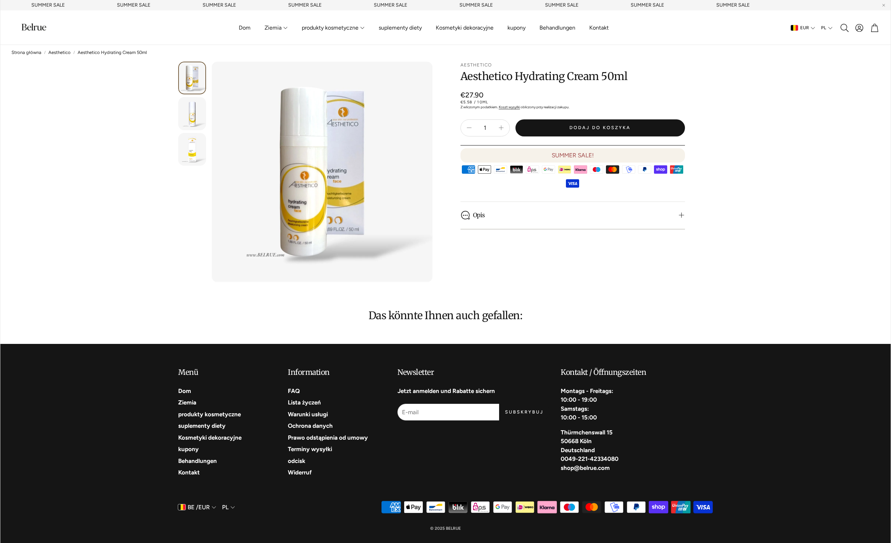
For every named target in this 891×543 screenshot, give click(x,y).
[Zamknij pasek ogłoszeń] (883, 5)
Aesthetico (59, 52)
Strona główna (26, 52)
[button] (844, 28)
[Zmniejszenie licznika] (469, 127)
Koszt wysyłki (509, 107)
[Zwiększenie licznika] (501, 127)
